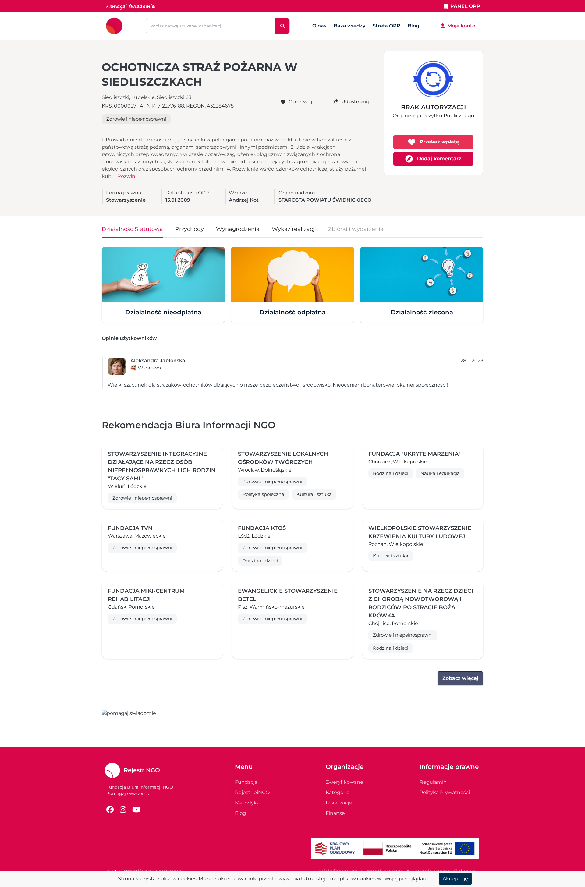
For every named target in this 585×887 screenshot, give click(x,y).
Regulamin (433, 782)
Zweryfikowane (344, 782)
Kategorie (337, 792)
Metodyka (247, 803)
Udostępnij (355, 101)
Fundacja (246, 782)
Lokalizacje (339, 803)
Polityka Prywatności (445, 792)
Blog (413, 26)
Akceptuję (455, 879)
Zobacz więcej (460, 678)
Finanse (335, 813)
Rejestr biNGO (252, 792)
